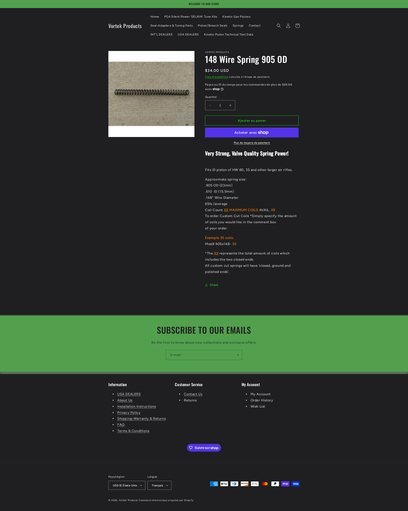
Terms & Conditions (133, 431)
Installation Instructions (136, 406)
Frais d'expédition (217, 76)
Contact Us (193, 394)
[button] (278, 25)
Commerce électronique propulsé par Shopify (166, 500)
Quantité (211, 97)
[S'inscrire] (237, 355)
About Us (124, 400)
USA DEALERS (129, 394)
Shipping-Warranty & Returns (141, 418)
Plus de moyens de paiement (252, 142)
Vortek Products (128, 500)
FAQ (121, 425)
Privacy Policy (128, 413)
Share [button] (214, 285)
